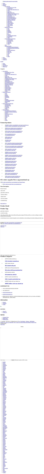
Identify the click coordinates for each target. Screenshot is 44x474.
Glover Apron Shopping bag (10, 38)
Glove (8, 29)
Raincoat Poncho (8, 46)
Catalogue (4, 58)
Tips (19, 321)
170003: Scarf (7, 141)
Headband (9, 31)
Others (8, 26)
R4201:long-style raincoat (9, 168)
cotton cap (18, 322)
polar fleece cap (3, 225)
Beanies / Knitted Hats (11, 19)
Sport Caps (9, 11)
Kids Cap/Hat (9, 22)
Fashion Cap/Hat (10, 23)
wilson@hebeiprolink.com (7, 292)
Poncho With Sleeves (11, 50)
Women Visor (33, 322)
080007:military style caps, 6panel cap (14, 283)
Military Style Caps (10, 12)
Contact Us (5, 59)
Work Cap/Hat (10, 25)
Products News (5, 319)
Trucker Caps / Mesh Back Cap (13, 9)
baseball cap (2, 322)
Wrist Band (9, 32)
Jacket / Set (9, 52)
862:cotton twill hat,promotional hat (13, 270)
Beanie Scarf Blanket (9, 27)
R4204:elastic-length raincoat (10, 162)
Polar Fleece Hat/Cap (11, 20)
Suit (8, 54)
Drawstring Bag (10, 40)
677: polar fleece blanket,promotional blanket (13, 144)
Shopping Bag (10, 39)
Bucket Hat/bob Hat (11, 16)
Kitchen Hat (9, 15)
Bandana (9, 34)
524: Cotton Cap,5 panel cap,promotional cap (13, 132)
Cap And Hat (7, 6)
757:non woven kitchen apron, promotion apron (13, 147)
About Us (4, 4)
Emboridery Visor (12, 322)
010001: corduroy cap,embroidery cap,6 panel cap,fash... (15, 126)
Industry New (5, 318)
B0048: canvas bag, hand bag (10, 153)
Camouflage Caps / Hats (11, 14)
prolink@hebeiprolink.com (7, 294)
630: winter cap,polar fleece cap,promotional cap (13, 222)
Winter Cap (9, 21)
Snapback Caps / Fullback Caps (13, 13)
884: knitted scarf (8, 138)
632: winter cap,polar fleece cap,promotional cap (11, 223)
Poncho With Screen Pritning (25, 322)
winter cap (2, 226)
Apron (8, 53)
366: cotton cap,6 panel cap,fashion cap (12, 177)
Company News (6, 317)
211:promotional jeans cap (9, 135)
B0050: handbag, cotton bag (10, 159)
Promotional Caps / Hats (11, 7)
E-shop (4, 304)
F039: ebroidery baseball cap (12, 261)
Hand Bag (9, 41)
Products (4, 5)
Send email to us (3, 203)
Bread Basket (9, 36)
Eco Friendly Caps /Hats (11, 17)
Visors (8, 10)
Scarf (8, 28)
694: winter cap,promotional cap (11, 174)
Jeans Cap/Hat (10, 24)
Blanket (8, 30)
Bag (6, 45)
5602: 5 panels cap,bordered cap (12, 279)
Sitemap (27, 321)
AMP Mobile (32, 321)
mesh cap (7, 322)
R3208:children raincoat (9, 171)
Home (4, 3)
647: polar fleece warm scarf (10, 150)
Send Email (2, 324)
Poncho (8, 49)
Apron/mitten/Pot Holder (11, 35)
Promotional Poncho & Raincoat (13, 48)
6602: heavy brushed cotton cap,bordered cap (13, 129)
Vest (8, 55)
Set (7, 33)
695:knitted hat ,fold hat (10, 274)
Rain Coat (9, 51)
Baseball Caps (9, 8)
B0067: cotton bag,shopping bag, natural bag (13, 156)
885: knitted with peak (10, 265)
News (4, 57)
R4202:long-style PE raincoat (10, 165)
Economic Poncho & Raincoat (12, 47)
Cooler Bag (9, 42)
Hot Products (22, 321)
